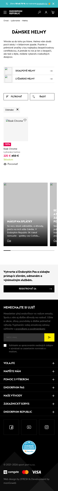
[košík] (53, 12)
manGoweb (10, 483)
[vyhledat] (39, 12)
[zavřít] (53, 4)
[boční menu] (5, 12)
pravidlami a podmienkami (30, 329)
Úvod (6, 21)
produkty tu (42, 4)
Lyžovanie (15, 21)
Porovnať (13, 164)
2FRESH (24, 479)
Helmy (25, 21)
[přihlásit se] (46, 12)
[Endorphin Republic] (16, 12)
